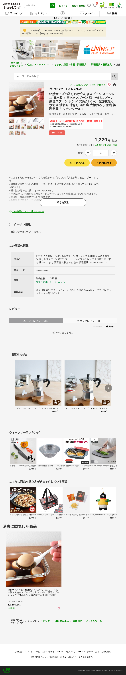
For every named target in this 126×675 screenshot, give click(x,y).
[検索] (114, 76)
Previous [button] (19, 99)
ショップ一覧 (34, 651)
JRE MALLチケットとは (88, 651)
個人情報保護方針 (86, 657)
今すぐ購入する (104, 163)
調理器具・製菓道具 (101, 64)
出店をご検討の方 (68, 657)
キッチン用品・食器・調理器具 (70, 64)
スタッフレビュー (90, 321)
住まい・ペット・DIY (38, 64)
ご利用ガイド (20, 651)
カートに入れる (77, 163)
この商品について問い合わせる (89, 84)
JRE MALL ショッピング (16, 64)
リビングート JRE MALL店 (55, 621)
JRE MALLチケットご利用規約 (44, 657)
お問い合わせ (48, 651)
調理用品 (77, 621)
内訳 (115, 145)
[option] (26, 99)
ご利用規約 (106, 651)
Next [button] (33, 99)
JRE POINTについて (66, 651)
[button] (108, 388)
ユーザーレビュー (36, 321)
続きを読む (63, 202)
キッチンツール (94, 621)
